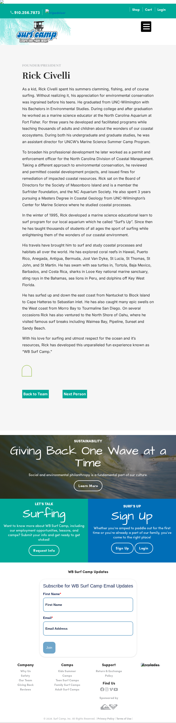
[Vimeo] (111, 689)
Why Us (25, 671)
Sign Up (122, 548)
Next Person (75, 394)
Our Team (25, 680)
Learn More (88, 485)
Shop (136, 9)
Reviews (25, 689)
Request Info (44, 550)
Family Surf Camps (67, 684)
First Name (52, 594)
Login (161, 9)
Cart (148, 9)
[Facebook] (102, 689)
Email (48, 618)
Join (49, 647)
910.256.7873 (27, 12)
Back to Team (35, 394)
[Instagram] (107, 689)
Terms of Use (123, 718)
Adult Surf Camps (67, 689)
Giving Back (25, 684)
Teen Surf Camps (67, 680)
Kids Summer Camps (67, 673)
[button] (146, 26)
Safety (25, 675)
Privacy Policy (105, 718)
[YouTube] (116, 689)
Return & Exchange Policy (109, 673)
